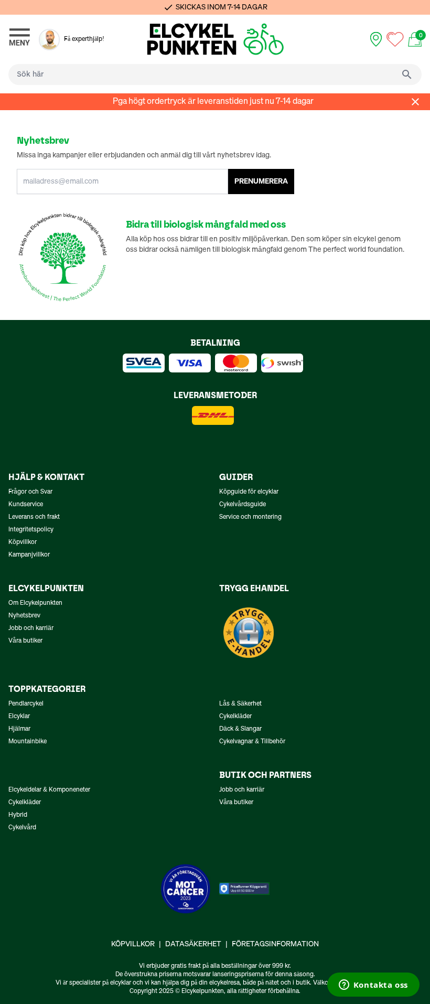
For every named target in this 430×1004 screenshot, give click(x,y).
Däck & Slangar (240, 729)
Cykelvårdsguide (242, 504)
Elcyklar (19, 716)
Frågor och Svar (30, 492)
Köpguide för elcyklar (248, 492)
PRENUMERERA (261, 181)
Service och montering (250, 517)
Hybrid (17, 815)
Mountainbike (27, 742)
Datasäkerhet (193, 944)
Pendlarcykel (26, 704)
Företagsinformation (275, 944)
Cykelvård (22, 828)
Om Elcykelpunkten (35, 603)
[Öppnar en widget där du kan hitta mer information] (373, 986)
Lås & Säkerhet (240, 704)
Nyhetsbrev (24, 616)
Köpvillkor (22, 542)
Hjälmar (19, 729)
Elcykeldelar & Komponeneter (49, 790)
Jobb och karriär (30, 628)
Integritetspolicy (30, 530)
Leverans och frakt (34, 517)
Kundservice (25, 504)
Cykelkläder (235, 716)
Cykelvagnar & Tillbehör (252, 742)
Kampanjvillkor (29, 555)
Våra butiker (25, 641)
